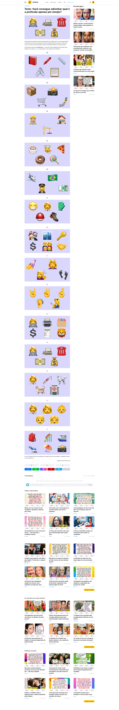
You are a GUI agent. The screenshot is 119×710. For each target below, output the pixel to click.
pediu (44, 47)
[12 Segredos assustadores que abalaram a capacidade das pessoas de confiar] (84, 572)
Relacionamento (52, 643)
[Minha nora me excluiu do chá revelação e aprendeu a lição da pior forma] (35, 499)
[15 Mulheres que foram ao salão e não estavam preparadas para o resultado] (84, 659)
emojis (36, 48)
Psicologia (76, 536)
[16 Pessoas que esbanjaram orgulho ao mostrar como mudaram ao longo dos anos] (35, 572)
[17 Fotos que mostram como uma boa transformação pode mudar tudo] (59, 522)
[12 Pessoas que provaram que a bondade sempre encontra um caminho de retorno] (59, 683)
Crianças (26, 513)
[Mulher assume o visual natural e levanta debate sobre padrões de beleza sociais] (84, 14)
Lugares (75, 513)
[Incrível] (33, 2)
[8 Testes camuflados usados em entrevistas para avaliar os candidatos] (84, 522)
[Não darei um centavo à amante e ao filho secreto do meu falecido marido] (59, 549)
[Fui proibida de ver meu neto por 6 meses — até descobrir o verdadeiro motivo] (35, 522)
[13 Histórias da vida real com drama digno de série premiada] (84, 549)
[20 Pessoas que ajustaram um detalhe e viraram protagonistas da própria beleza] (35, 629)
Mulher (75, 29)
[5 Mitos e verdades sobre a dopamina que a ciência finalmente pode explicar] (35, 683)
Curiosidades (27, 5)
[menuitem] (46, 2)
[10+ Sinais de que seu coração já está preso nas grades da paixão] (84, 629)
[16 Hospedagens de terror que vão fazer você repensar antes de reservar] (84, 499)
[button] (32, 465)
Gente (75, 51)
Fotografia (76, 620)
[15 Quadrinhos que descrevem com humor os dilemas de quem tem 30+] (35, 606)
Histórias (75, 586)
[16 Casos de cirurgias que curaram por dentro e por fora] (84, 81)
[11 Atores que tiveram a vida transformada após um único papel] (84, 60)
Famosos (75, 73)
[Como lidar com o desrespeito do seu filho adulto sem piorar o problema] (59, 499)
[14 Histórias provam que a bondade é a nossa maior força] (84, 683)
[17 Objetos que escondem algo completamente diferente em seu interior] (84, 606)
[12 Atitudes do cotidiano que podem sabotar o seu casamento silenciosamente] (59, 629)
